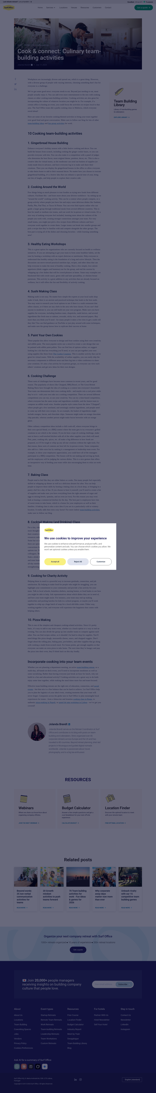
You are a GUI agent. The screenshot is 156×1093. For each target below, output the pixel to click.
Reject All (78, 562)
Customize (101, 562)
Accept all (55, 562)
